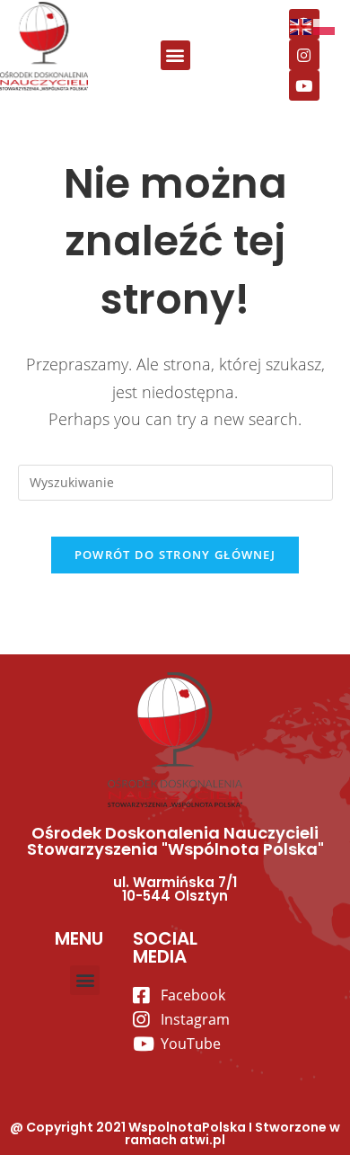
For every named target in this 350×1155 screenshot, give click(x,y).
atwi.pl (202, 1140)
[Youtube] (304, 85)
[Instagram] (304, 55)
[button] (175, 55)
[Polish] (325, 25)
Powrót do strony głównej (175, 554)
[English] (301, 25)
